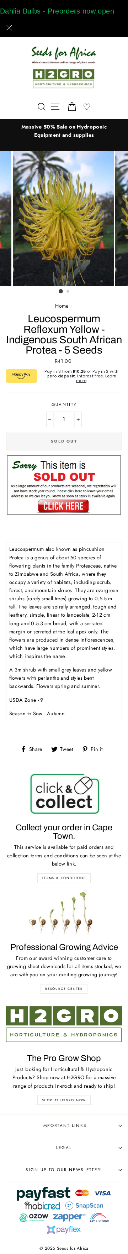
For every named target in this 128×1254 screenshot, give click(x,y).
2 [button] (68, 291)
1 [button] (61, 291)
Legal (64, 1147)
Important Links (64, 1125)
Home (61, 305)
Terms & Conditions (64, 878)
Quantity (64, 404)
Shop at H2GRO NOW (64, 1100)
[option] (64, 131)
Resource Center (64, 988)
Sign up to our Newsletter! (64, 1169)
